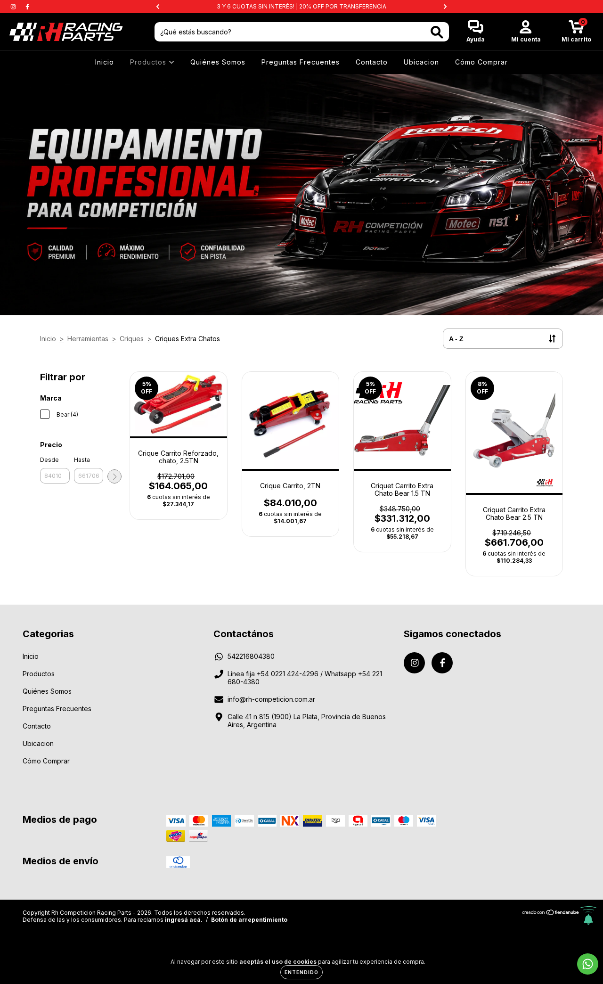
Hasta (82, 459)
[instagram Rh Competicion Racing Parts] (14, 6)
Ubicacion (421, 62)
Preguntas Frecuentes (300, 62)
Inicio (104, 62)
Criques (132, 339)
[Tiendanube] (551, 913)
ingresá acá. (184, 919)
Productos (149, 62)
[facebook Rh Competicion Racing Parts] (27, 6)
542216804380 (251, 656)
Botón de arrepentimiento (249, 919)
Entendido (301, 972)
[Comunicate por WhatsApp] (587, 964)
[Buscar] (437, 32)
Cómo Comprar (481, 62)
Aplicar (114, 476)
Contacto (372, 62)
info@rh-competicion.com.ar (271, 699)
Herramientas (87, 339)
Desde (49, 459)
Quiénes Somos (217, 62)
